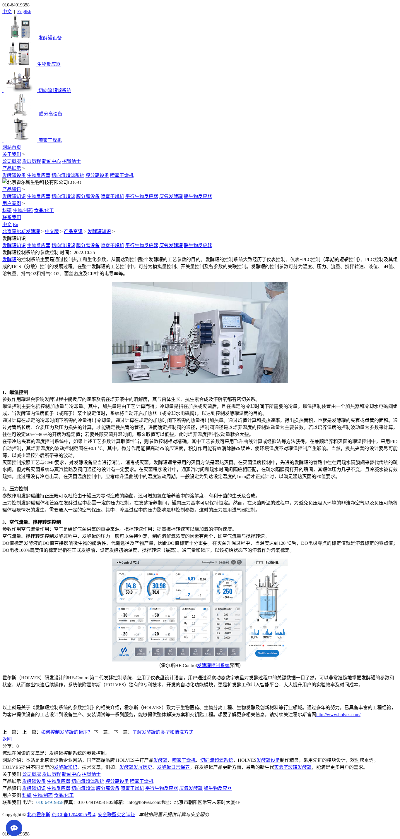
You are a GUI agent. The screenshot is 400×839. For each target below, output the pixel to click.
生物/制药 (23, 210)
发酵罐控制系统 (213, 665)
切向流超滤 (63, 196)
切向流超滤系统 (68, 175)
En (15, 224)
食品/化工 (44, 210)
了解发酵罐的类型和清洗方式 (162, 732)
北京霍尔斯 (38, 814)
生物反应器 (38, 175)
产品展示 (11, 168)
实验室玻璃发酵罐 (293, 767)
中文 (7, 11)
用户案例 (11, 203)
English (24, 11)
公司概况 (11, 161)
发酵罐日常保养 (173, 767)
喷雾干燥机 (122, 175)
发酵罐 (9, 259)
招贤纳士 (71, 161)
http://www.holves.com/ (338, 714)
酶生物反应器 (198, 196)
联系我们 (11, 217)
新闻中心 (51, 161)
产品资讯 (11, 189)
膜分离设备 (97, 175)
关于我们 (11, 154)
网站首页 (11, 147)
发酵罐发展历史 (135, 767)
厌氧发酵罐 (171, 196)
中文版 (52, 231)
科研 (7, 210)
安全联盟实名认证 (116, 814)
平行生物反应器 (141, 196)
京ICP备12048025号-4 (73, 814)
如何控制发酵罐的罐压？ (67, 732)
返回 (7, 739)
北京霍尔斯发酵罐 (21, 231)
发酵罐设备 (14, 175)
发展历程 (31, 161)
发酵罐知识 (14, 196)
